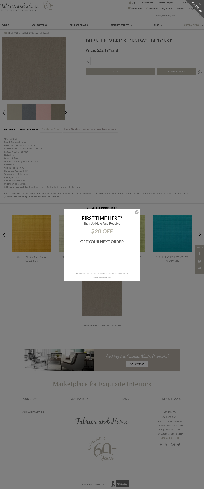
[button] (137, 212)
